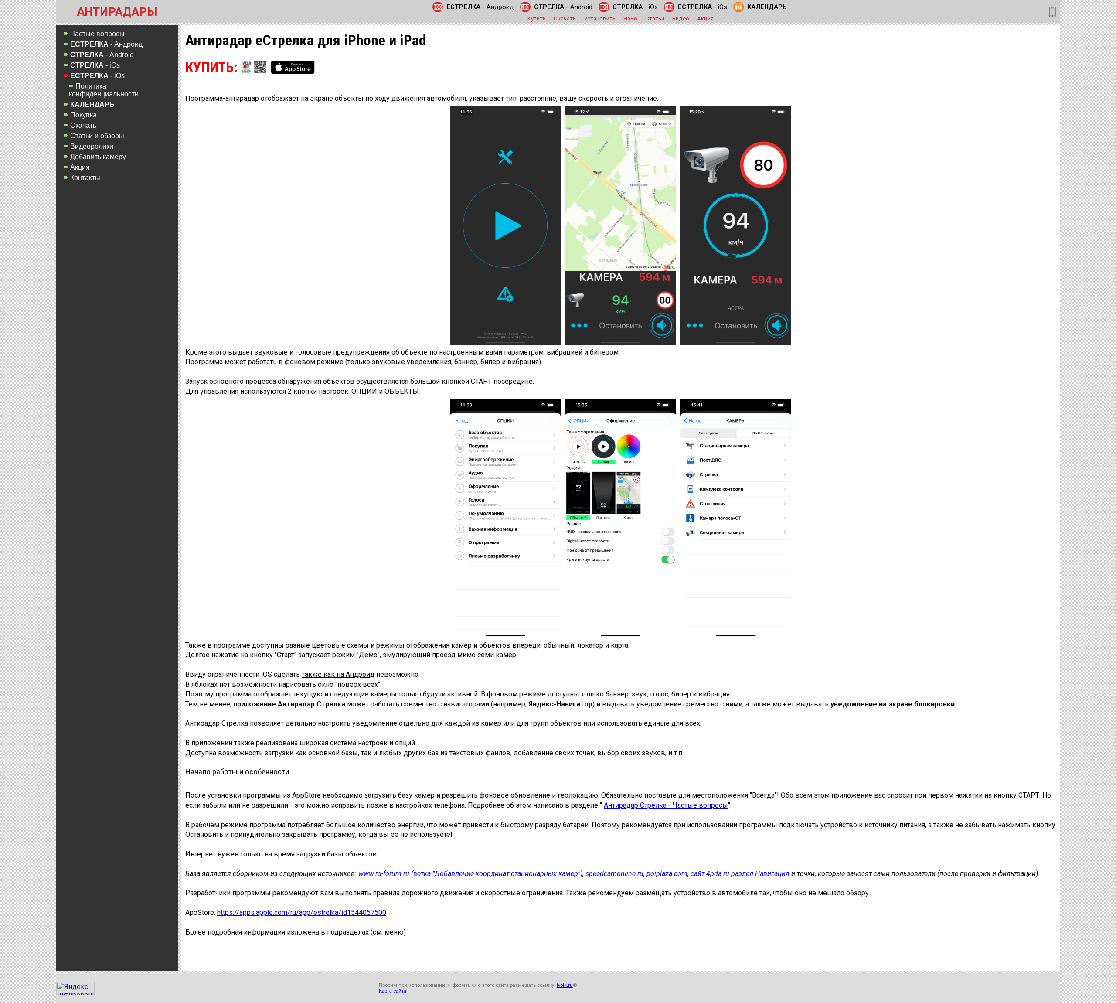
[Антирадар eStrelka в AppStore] (293, 67)
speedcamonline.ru (614, 874)
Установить (600, 18)
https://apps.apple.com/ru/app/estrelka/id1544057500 (301, 912)
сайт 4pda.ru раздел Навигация (740, 874)
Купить (536, 18)
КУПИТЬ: (211, 67)
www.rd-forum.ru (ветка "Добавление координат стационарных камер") (470, 874)
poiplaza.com (666, 874)
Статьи (654, 18)
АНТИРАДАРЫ (117, 12)
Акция (705, 18)
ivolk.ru (565, 985)
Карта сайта (392, 991)
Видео (680, 18)
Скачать (565, 18)
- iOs (635, 7)
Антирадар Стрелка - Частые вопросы (666, 805)
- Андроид (480, 7)
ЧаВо (630, 18)
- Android (563, 7)
